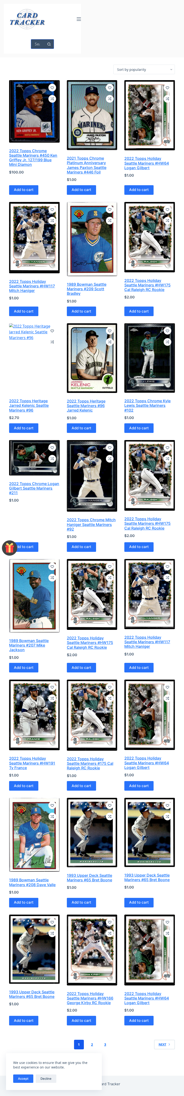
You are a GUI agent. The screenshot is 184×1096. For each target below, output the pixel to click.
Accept (23, 1078)
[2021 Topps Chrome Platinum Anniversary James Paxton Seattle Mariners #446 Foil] (92, 115)
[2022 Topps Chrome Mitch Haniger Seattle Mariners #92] (92, 476)
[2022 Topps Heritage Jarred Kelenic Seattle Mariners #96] (34, 358)
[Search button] (49, 44)
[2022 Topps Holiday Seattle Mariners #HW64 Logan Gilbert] (149, 115)
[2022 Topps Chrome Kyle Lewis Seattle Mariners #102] (149, 358)
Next (162, 1044)
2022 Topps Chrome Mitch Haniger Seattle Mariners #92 (91, 524)
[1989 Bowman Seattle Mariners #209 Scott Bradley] (92, 239)
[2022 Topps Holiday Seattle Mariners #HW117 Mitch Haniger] (34, 237)
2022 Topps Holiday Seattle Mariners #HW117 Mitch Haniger (32, 286)
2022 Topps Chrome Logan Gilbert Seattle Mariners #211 (34, 488)
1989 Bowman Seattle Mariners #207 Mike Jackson (29, 645)
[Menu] (79, 19)
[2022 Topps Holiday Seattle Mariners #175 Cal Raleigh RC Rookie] (92, 715)
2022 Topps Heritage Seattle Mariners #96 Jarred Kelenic (86, 406)
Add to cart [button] (24, 189)
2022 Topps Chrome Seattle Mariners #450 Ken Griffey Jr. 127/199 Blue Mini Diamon (33, 157)
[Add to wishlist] (52, 87)
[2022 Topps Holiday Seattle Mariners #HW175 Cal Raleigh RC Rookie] (149, 237)
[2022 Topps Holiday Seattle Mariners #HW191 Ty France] (34, 715)
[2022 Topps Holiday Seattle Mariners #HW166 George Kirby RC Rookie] (92, 950)
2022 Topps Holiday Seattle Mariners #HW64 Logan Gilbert (146, 163)
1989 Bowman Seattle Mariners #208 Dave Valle (32, 882)
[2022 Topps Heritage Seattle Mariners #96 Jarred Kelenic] (92, 358)
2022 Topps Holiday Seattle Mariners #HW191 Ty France (32, 763)
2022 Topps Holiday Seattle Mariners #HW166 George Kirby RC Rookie (90, 998)
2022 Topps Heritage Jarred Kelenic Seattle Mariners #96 (29, 405)
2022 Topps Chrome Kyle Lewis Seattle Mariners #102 (147, 405)
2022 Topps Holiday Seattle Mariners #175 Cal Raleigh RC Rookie (90, 763)
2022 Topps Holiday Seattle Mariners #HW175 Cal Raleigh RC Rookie (147, 285)
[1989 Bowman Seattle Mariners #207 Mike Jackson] (34, 595)
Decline (46, 1078)
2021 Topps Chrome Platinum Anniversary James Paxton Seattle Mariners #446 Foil (86, 165)
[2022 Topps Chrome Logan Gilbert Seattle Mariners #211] (34, 457)
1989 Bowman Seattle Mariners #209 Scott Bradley (86, 289)
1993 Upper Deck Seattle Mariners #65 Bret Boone (89, 877)
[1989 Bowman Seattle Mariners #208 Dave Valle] (34, 835)
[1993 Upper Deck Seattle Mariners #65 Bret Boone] (92, 832)
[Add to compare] (52, 99)
